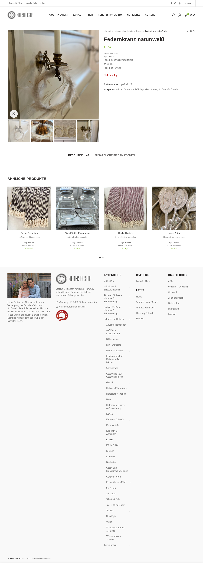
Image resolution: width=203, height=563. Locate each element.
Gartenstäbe (112, 368)
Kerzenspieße (112, 425)
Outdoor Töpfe (113, 477)
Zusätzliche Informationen (115, 155)
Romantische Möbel (116, 482)
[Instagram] (175, 3)
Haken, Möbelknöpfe (116, 388)
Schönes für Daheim (124, 31)
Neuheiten (111, 462)
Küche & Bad (112, 445)
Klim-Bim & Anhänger (111, 432)
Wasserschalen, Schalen (113, 538)
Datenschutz (174, 303)
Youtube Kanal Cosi (145, 308)
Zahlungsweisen (175, 298)
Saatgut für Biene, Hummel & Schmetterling (112, 310)
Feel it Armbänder (115, 351)
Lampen (110, 451)
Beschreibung (78, 155)
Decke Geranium (29, 233)
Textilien (110, 511)
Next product (194, 31)
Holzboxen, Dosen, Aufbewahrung (115, 406)
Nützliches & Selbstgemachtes (112, 288)
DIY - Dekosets (113, 345)
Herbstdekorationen (116, 394)
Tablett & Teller (113, 499)
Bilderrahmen (112, 339)
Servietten (111, 494)
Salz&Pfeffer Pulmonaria (77, 233)
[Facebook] (171, 3)
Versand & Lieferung (178, 287)
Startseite (108, 31)
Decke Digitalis (125, 233)
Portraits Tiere (143, 281)
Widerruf (172, 292)
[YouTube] (179, 3)
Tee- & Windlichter (115, 505)
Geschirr (110, 383)
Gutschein (109, 281)
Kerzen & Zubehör (115, 420)
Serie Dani (111, 488)
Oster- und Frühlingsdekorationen (140, 90)
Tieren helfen (110, 545)
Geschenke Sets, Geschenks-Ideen (114, 375)
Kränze (139, 31)
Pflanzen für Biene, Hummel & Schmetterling (113, 298)
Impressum (173, 309)
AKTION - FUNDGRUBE (113, 332)
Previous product (187, 31)
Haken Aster (174, 233)
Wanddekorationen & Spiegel (115, 529)
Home (139, 297)
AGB (170, 281)
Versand (111, 57)
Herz (108, 400)
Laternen (110, 457)
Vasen (109, 522)
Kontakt (140, 319)
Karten (109, 414)
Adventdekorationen (116, 325)
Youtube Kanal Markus (147, 302)
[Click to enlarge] (14, 114)
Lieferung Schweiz (145, 313)
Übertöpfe (111, 516)
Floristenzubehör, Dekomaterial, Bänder (114, 359)
